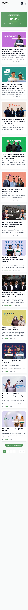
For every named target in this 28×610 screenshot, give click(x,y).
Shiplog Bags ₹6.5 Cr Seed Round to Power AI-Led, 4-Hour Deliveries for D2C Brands (13, 121)
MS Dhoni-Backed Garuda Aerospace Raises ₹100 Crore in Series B (12, 260)
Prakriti (6, 338)
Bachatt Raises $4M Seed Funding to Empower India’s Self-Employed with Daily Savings (13, 156)
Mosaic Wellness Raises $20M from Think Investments (13, 430)
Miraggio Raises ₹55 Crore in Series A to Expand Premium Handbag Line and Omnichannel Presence (13, 51)
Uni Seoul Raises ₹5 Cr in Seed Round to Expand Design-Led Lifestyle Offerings (12, 224)
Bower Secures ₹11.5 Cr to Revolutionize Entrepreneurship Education (12, 396)
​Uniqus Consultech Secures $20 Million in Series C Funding (12, 190)
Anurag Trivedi (8, 61)
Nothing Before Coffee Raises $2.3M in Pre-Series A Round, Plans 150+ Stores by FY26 (13, 295)
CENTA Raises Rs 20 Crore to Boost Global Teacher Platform (13, 329)
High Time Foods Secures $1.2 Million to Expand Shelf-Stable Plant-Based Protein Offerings (12, 86)
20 (20, 451)
